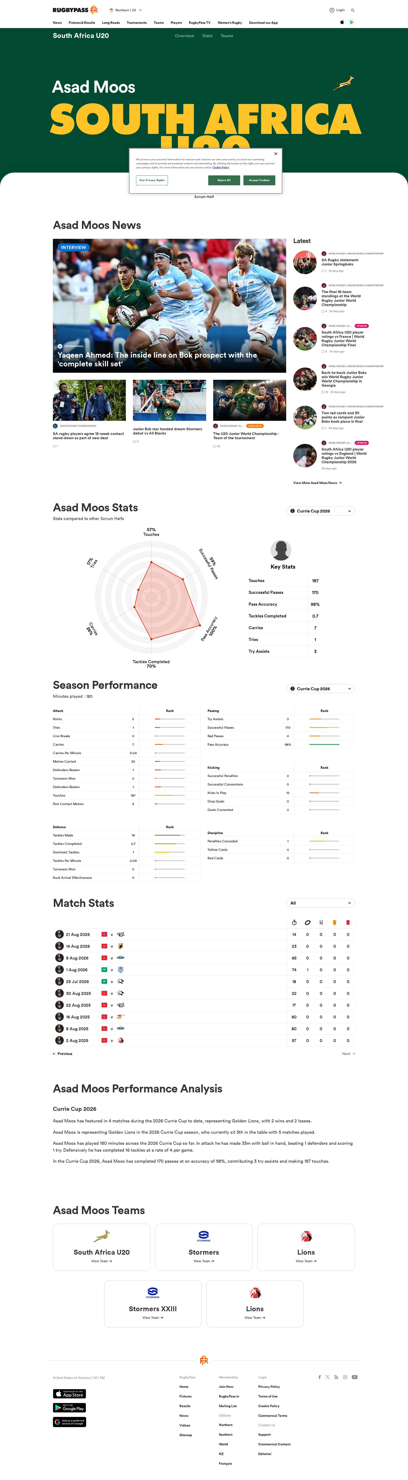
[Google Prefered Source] (99, 1422)
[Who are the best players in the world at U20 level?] (249, 415)
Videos (184, 1425)
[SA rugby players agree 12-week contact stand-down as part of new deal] (89, 415)
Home (183, 1386)
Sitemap (185, 1435)
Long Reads (111, 22)
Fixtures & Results (82, 22)
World (223, 1444)
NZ (221, 1453)
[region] (205, 171)
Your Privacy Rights (152, 180)
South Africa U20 (81, 35)
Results (184, 1406)
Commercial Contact (274, 1444)
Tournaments (137, 22)
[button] (184, 35)
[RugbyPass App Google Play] (99, 1408)
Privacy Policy (269, 1386)
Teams (159, 22)
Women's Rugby (230, 22)
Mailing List (228, 1406)
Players (176, 22)
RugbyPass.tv (229, 1396)
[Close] (276, 154)
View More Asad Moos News (315, 482)
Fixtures (185, 1396)
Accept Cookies (259, 180)
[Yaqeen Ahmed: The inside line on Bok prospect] (169, 306)
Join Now (226, 1386)
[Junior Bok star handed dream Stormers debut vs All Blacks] (169, 415)
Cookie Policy (269, 1406)
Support (264, 1434)
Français (225, 1463)
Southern (226, 1434)
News (57, 22)
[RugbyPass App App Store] (99, 1394)
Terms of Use (268, 1396)
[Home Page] (75, 10)
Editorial (264, 1453)
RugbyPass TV (200, 22)
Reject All (224, 180)
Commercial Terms (272, 1415)
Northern (226, 1424)
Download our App (263, 22)
